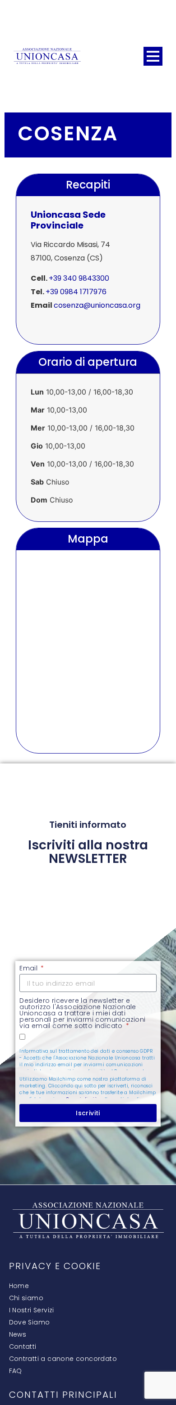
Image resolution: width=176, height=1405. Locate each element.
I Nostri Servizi (31, 1310)
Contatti (23, 1346)
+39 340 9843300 (79, 278)
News (18, 1334)
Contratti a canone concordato (63, 1358)
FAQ (15, 1370)
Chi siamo (26, 1297)
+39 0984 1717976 (76, 292)
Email (29, 969)
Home (19, 1285)
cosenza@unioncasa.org (97, 305)
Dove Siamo (29, 1322)
